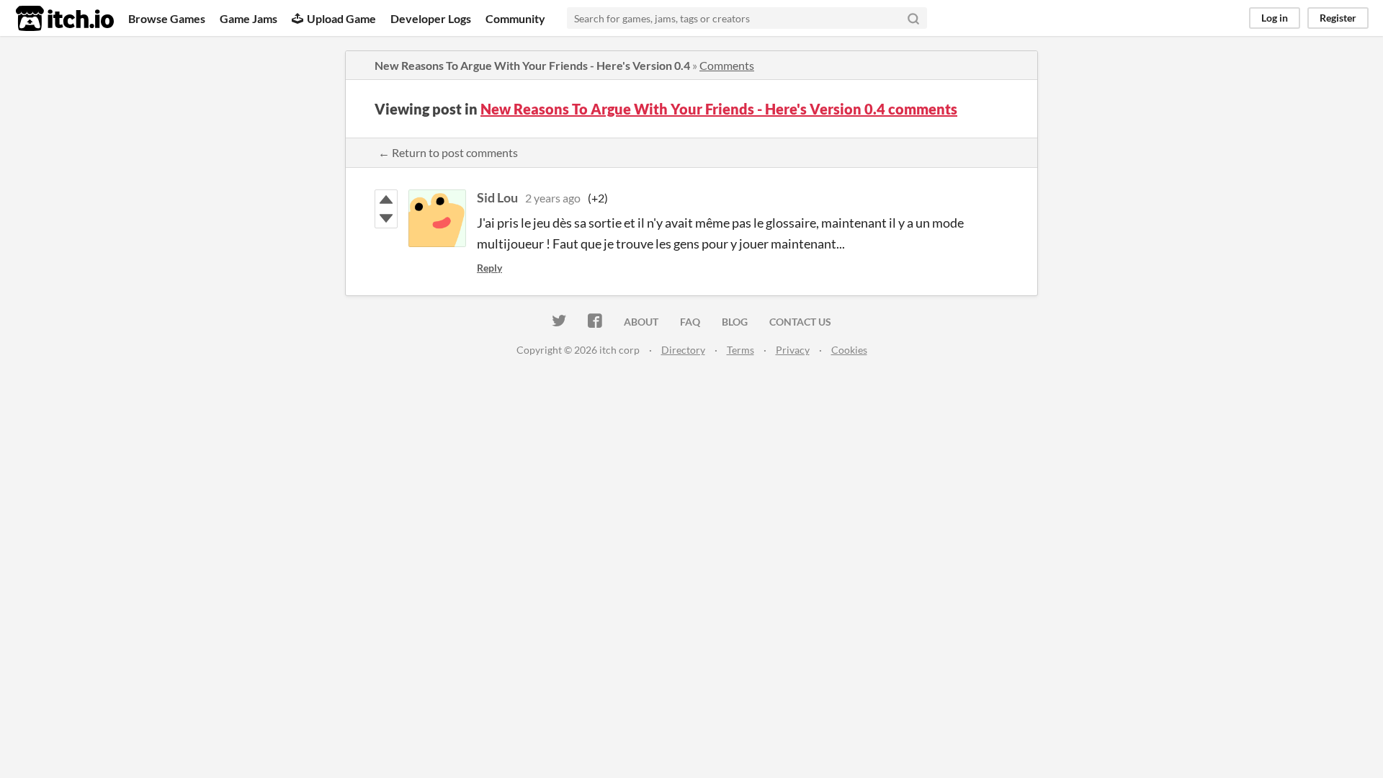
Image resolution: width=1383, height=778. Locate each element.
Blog (735, 322)
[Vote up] (386, 199)
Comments (726, 65)
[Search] (913, 18)
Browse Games (166, 18)
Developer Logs (430, 18)
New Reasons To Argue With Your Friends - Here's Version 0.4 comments (718, 108)
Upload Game (341, 18)
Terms (740, 350)
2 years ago (553, 198)
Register (1338, 18)
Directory (683, 350)
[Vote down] (386, 218)
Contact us (800, 322)
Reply (489, 267)
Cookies (849, 350)
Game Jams (248, 18)
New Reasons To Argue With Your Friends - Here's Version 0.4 (532, 65)
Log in (1274, 18)
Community (515, 18)
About (641, 322)
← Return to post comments (448, 152)
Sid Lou (497, 197)
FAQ (690, 322)
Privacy (793, 350)
